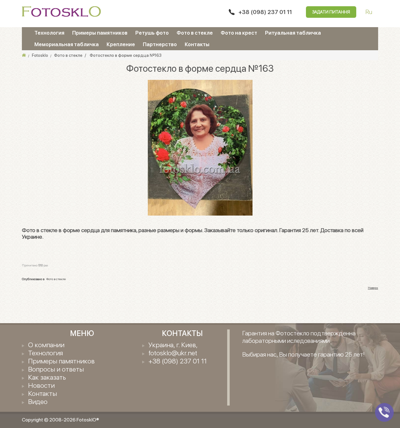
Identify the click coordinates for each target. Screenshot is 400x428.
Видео (38, 401)
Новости (41, 385)
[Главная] (24, 55)
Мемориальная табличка (66, 44)
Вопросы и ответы (56, 369)
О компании (46, 345)
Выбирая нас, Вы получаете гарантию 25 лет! (303, 354)
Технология (49, 33)
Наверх (373, 287)
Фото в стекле (195, 33)
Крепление (121, 44)
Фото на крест (239, 33)
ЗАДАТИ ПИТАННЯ (331, 11)
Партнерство (160, 44)
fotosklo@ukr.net (172, 353)
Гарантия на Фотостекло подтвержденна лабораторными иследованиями (299, 336)
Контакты (197, 44)
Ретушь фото (152, 33)
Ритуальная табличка (293, 33)
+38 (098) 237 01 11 (265, 12)
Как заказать (47, 377)
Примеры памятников (100, 33)
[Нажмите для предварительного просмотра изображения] (200, 147)
